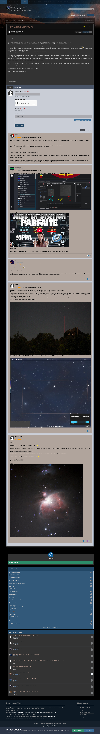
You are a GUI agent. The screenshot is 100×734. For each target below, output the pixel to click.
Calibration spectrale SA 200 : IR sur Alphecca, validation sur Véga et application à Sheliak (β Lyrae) (38, 660)
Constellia (17, 1)
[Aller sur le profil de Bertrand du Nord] (9, 32)
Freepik (14, 712)
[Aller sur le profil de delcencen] (10, 686)
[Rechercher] (92, 9)
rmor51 (17, 134)
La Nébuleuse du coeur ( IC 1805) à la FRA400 (24, 678)
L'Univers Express (51, 616)
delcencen (16, 686)
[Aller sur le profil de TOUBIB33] (10, 667)
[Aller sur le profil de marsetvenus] (10, 673)
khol (16, 261)
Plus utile (82, 130)
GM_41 (17, 284)
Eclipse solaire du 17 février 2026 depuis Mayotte (25, 691)
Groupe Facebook (85, 717)
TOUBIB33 (16, 668)
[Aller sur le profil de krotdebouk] (12, 168)
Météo (45, 1)
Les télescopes (51, 605)
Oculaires (51, 609)
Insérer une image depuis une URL (82, 120)
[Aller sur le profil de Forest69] (10, 649)
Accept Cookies (78, 730)
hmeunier (16, 661)
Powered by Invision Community (50, 726)
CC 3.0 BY (54, 712)
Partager (79, 32)
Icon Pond (32, 712)
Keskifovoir (51, 588)
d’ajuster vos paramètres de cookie (56, 730)
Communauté (31, 1)
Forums (10, 1)
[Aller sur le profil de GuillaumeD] (10, 636)
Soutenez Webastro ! (13, 562)
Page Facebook (84, 714)
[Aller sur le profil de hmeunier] (10, 661)
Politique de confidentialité (47, 723)
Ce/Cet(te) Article (85, 9)
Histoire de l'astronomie (51, 574)
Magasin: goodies (86, 712)
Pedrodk (16, 680)
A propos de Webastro (87, 710)
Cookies (64, 723)
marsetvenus (17, 674)
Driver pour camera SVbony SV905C (22, 666)
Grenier (39, 1)
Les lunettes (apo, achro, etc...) (51, 606)
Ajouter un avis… (21, 116)
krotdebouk (18, 167)
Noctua (24, 1)
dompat (16, 643)
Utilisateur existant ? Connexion (78, 15)
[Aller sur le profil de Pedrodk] (10, 679)
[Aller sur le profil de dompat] (10, 642)
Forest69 (16, 649)
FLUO (15, 692)
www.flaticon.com (41, 712)
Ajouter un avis (19, 125)
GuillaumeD (16, 637)
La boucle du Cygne (18, 648)
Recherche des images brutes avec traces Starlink (25, 685)
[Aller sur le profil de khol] (12, 262)
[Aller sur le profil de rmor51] (12, 136)
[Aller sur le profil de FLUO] (10, 692)
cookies (17, 730)
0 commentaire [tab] (17, 87)
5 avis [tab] (10, 87)
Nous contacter (57, 723)
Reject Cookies (88, 730)
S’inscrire (90, 15)
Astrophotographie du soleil (20, 641)
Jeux (65, 1)
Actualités (59, 1)
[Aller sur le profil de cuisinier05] (10, 655)
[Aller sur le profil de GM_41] (12, 286)
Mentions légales (86, 707)
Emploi (69, 1)
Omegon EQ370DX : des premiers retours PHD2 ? (25, 635)
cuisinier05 (16, 655)
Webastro (3, 1)
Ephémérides (51, 1)
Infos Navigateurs (51, 716)
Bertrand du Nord (18, 31)
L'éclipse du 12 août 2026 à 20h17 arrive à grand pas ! (26, 654)
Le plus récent (88, 130)
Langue (35, 723)
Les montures (51, 608)
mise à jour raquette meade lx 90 (21, 672)
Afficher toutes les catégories (50, 627)
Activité (74, 1)
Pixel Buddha (27, 712)
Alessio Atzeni (20, 712)
